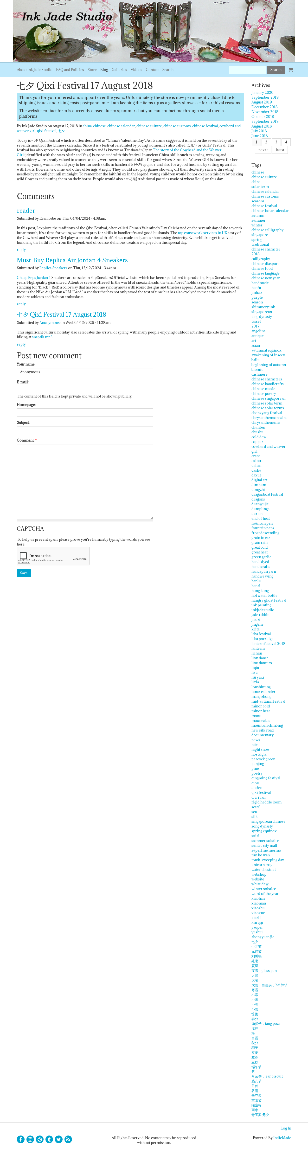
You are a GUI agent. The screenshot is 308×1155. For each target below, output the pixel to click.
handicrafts (260, 566)
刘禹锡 (256, 956)
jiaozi (255, 619)
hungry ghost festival (268, 600)
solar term (260, 186)
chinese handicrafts (267, 384)
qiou (255, 783)
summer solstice (265, 840)
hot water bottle (264, 595)
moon (256, 715)
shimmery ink (263, 307)
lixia (255, 682)
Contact (152, 69)
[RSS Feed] (68, 1139)
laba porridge (262, 638)
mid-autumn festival (268, 701)
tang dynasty (261, 316)
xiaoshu (258, 908)
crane (256, 456)
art (253, 340)
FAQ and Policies (70, 69)
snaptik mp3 (42, 337)
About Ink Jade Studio (34, 69)
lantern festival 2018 (268, 643)
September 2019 (265, 97)
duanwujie (260, 504)
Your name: (26, 364)
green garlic (261, 557)
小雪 (254, 1009)
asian (255, 345)
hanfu (256, 287)
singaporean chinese (268, 821)
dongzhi (258, 489)
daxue (256, 475)
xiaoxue (258, 913)
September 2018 (265, 121)
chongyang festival (266, 413)
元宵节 (256, 951)
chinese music (263, 388)
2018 (255, 254)
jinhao (256, 292)
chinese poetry (263, 393)
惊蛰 (254, 1014)
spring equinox (264, 831)
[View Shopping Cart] (290, 68)
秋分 (254, 1042)
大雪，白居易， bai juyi (269, 985)
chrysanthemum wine (269, 417)
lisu (254, 672)
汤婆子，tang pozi (265, 1023)
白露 (254, 1038)
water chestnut (263, 869)
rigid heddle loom (266, 802)
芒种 (254, 1086)
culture (257, 460)
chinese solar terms (267, 408)
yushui (257, 932)
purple (257, 297)
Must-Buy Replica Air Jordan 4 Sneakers (72, 260)
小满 (254, 1004)
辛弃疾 (256, 1095)
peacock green (263, 759)
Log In (286, 1128)
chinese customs (177, 126)
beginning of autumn (268, 364)
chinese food (262, 268)
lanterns (258, 648)
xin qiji (257, 922)
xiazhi (256, 917)
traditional (260, 244)
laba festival (261, 634)
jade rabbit (260, 614)
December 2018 (264, 107)
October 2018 (262, 116)
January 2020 (262, 92)
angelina (258, 331)
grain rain (259, 542)
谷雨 (254, 1090)
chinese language (265, 273)
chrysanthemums (265, 422)
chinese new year (265, 278)
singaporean (261, 311)
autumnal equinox (266, 350)
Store (92, 69)
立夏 (254, 1052)
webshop (258, 874)
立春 (254, 1057)
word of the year (265, 893)
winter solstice (263, 888)
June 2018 (259, 136)
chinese (99, 126)
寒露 (254, 990)
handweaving (262, 576)
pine (255, 768)
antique (257, 336)
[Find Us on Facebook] (21, 1139)
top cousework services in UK (202, 233)
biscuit (257, 369)
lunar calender (263, 691)
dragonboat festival (267, 494)
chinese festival (205, 126)
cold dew (258, 437)
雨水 (254, 1110)
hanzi (255, 586)
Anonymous (49, 322)
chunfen (258, 427)
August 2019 (261, 102)
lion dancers (261, 663)
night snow (260, 749)
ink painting (261, 605)
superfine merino (266, 850)
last (279, 150)
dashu (256, 470)
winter (257, 225)
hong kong (260, 590)
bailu (255, 360)
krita (255, 629)
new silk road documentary (262, 732)
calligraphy (260, 259)
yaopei (257, 927)
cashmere (259, 374)
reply (21, 249)
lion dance (260, 658)
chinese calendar (121, 126)
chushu (257, 432)
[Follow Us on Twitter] (59, 1139)
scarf (255, 807)
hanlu (256, 581)
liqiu (255, 667)
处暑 (254, 961)
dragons (258, 499)
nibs (254, 744)
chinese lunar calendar (270, 210)
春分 (254, 1018)
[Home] (154, 31)
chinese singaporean (268, 398)
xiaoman (258, 903)
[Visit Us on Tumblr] (49, 1139)
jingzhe (257, 624)
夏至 (254, 965)
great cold (259, 547)
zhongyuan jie (262, 937)
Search (167, 69)
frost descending (265, 533)
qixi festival (47, 130)
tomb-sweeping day (267, 860)
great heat (259, 552)
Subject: (23, 422)
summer (258, 220)
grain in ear (260, 537)
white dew (260, 884)
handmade (260, 283)
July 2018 (259, 131)
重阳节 (256, 1100)
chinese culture (149, 126)
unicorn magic (263, 864)
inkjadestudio (262, 610)
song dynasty (262, 826)
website (257, 879)
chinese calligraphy (267, 230)
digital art (259, 480)
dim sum (258, 484)
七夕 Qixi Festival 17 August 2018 (61, 314)
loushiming (261, 687)
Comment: (27, 440)
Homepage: (26, 404)
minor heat (260, 711)
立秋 (254, 1062)
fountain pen (262, 523)
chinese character (265, 249)
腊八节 (256, 1081)
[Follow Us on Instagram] (30, 1139)
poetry (257, 773)
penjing (257, 763)
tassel (256, 321)
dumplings (260, 509)
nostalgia (258, 754)
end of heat (260, 518)
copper (257, 441)
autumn (257, 215)
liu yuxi (257, 677)
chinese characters (266, 379)
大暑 (254, 980)
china (87, 126)
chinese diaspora (265, 263)
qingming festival (265, 778)
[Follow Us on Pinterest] (40, 1139)
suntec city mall (264, 845)
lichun (256, 653)
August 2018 (261, 126)
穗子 (254, 1047)
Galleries (119, 69)
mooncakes (260, 720)
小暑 (254, 999)
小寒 (254, 994)
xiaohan (258, 898)
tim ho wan (260, 855)
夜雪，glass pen (264, 970)
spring (256, 239)
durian (257, 513)
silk (254, 816)
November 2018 (264, 111)
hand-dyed (260, 561)
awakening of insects (268, 355)
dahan (256, 465)
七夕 (61, 130)
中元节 (256, 946)
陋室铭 (256, 1105)
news (255, 740)
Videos (136, 69)
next (262, 150)
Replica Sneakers (53, 268)
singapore (259, 234)
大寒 (254, 975)
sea (254, 811)
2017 (255, 326)
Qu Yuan (258, 797)
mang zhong (261, 696)
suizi (255, 836)
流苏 (254, 1028)
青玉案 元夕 (260, 1114)
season (257, 302)
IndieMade (282, 1138)
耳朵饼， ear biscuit (267, 1076)
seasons (257, 201)
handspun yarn (263, 571)
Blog (104, 69)
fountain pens (262, 528)
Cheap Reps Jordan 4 (34, 277)
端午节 (256, 1067)
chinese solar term (266, 403)
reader (26, 210)
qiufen (256, 787)
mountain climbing (267, 725)
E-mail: (23, 382)
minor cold (260, 706)
